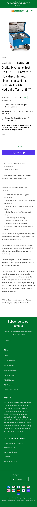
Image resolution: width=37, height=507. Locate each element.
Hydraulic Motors (9, 365)
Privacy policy (20, 500)
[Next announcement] (33, 3)
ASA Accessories (9, 385)
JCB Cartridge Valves (10, 370)
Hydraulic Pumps (9, 361)
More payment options (19, 158)
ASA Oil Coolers (9, 380)
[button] (4, 11)
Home (6, 356)
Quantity (4, 134)
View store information (11, 169)
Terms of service (30, 500)
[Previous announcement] (4, 3)
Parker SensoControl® (11, 390)
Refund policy (11, 500)
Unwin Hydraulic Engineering (17, 498)
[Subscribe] (30, 340)
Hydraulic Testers (9, 375)
